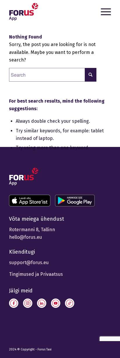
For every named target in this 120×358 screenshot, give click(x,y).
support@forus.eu (29, 262)
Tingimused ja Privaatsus (36, 274)
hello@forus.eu (25, 237)
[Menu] (103, 11)
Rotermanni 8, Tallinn (32, 229)
